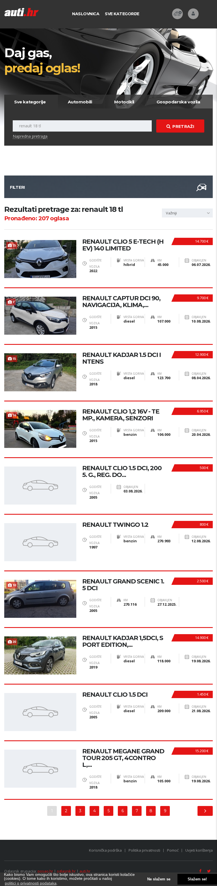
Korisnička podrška (105, 850)
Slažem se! (197, 879)
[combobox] (187, 212)
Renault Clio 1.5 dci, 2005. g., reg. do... (122, 471)
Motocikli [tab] (124, 102)
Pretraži (183, 126)
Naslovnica (85, 13)
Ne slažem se (158, 879)
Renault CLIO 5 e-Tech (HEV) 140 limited (123, 245)
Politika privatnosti (144, 850)
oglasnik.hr (66, 871)
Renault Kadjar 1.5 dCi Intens (121, 358)
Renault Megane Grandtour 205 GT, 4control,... (123, 758)
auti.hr (84, 871)
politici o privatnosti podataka (31, 883)
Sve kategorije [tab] (29, 102)
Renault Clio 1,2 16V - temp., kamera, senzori (120, 415)
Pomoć (173, 850)
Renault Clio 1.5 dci (114, 694)
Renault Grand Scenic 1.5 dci (123, 585)
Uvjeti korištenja (199, 850)
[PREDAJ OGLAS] (177, 13)
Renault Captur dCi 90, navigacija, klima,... (121, 301)
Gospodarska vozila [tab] (178, 102)
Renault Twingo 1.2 (115, 524)
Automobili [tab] (80, 102)
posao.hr (45, 871)
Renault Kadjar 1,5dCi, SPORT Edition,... (122, 641)
